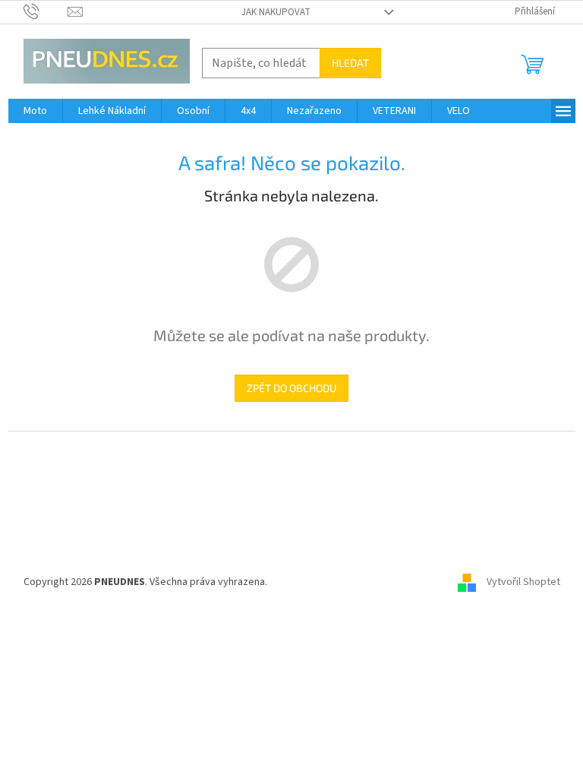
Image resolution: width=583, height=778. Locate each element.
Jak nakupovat (275, 12)
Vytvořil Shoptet (523, 582)
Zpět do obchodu (291, 387)
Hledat (350, 62)
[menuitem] (35, 111)
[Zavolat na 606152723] (46, 11)
